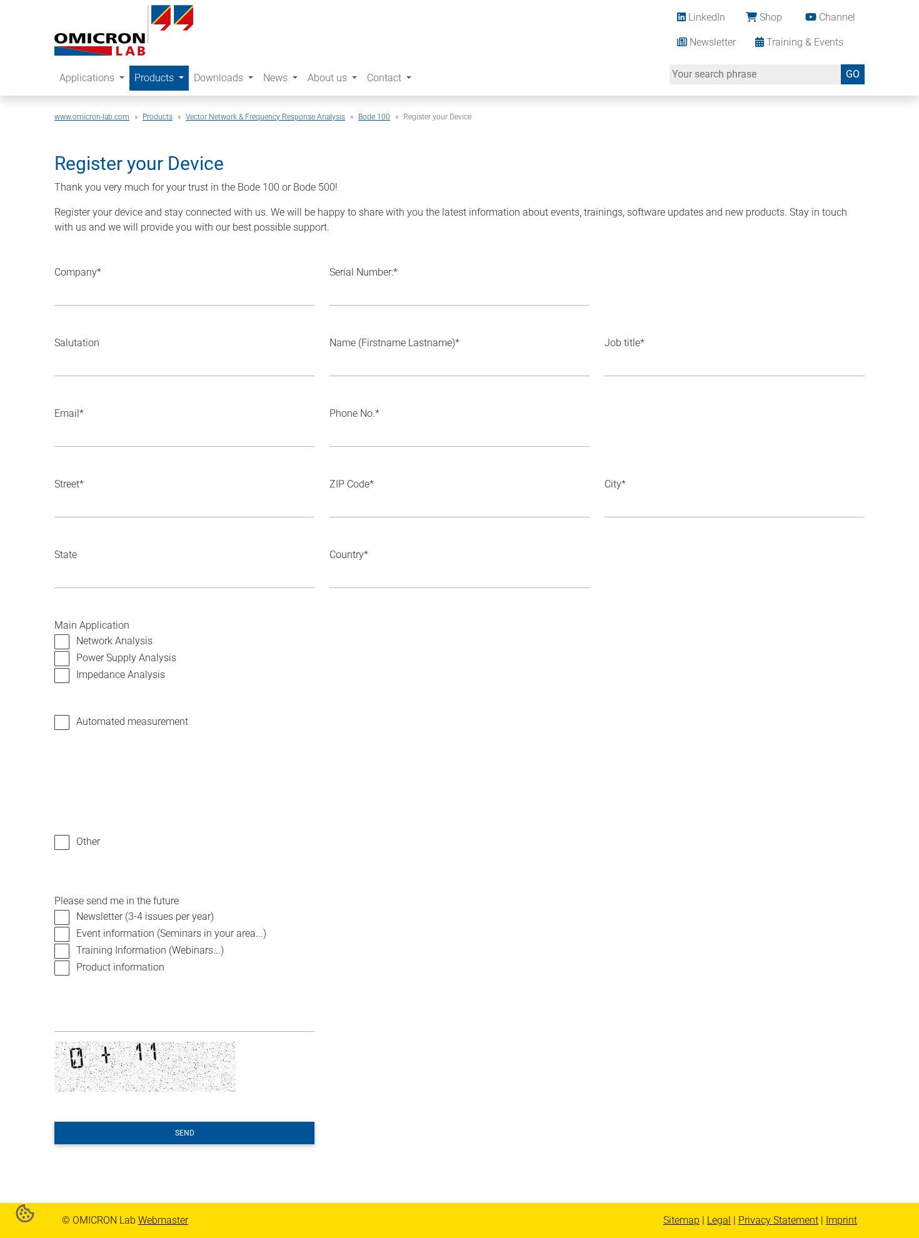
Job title (625, 343)
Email (69, 413)
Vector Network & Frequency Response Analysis (265, 116)
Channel (835, 17)
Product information (120, 967)
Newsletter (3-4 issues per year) (145, 916)
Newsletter (711, 42)
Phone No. (354, 413)
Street (69, 484)
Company (77, 272)
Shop (769, 17)
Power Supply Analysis (126, 658)
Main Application (91, 625)
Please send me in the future (116, 901)
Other (88, 841)
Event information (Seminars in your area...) (171, 933)
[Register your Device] (123, 29)
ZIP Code (351, 484)
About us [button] (328, 78)
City (615, 484)
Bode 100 (374, 116)
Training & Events (803, 42)
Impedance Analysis (120, 675)
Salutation (76, 343)
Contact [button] (385, 78)
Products (158, 116)
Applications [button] (88, 78)
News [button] (276, 78)
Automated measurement (132, 721)
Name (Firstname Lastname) (394, 343)
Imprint (841, 1220)
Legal (719, 1220)
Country (348, 555)
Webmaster (163, 1220)
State (65, 555)
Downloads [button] (220, 78)
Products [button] (155, 78)
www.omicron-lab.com (91, 116)
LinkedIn (705, 17)
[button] (25, 1213)
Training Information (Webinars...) (150, 950)
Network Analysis (114, 641)
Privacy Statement (778, 1220)
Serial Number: (363, 272)
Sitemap (681, 1220)
